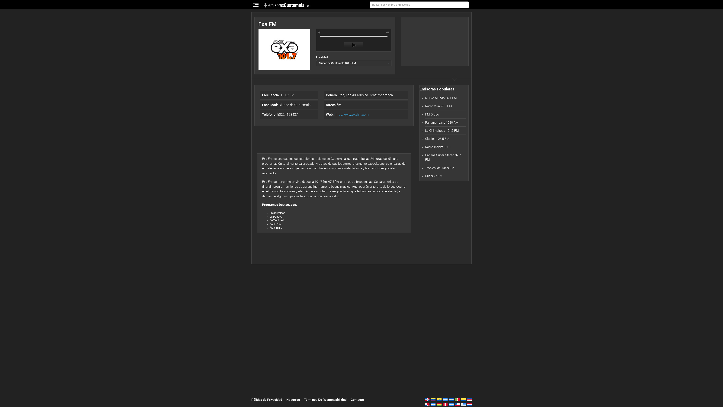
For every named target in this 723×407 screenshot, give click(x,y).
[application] (353, 41)
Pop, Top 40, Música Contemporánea (359, 95)
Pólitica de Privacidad (266, 400)
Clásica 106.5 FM (437, 139)
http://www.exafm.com (351, 114)
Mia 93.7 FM (433, 176)
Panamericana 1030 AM (441, 122)
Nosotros (293, 400)
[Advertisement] (434, 41)
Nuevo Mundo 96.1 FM (441, 98)
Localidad (322, 57)
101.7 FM (278, 95)
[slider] (353, 36)
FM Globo (432, 114)
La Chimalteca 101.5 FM (442, 130)
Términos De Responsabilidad (325, 400)
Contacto (357, 400)
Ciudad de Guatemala (286, 105)
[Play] (353, 45)
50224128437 (280, 114)
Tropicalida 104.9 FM (439, 168)
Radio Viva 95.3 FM (438, 106)
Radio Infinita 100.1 (438, 147)
